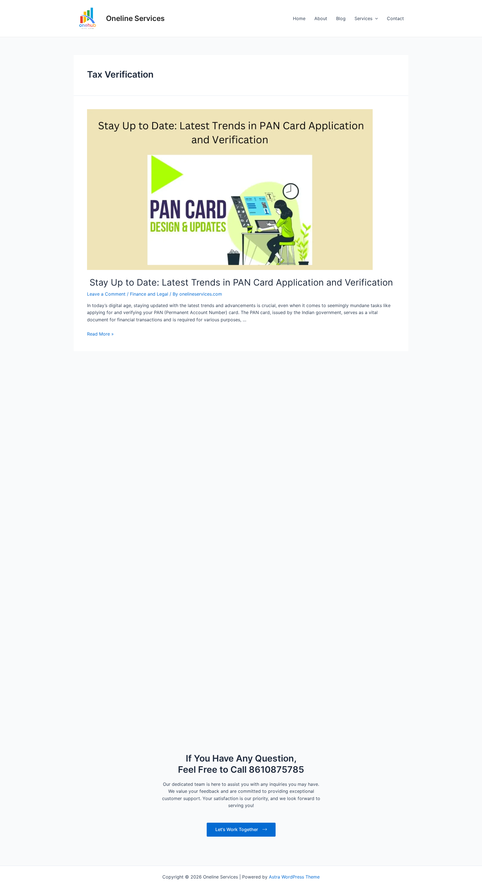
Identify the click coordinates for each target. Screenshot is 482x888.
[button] (451, 875)
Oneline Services (135, 18)
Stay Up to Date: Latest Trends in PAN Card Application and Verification (240, 366)
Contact (395, 18)
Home (299, 18)
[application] (375, 18)
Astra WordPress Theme (294, 877)
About (320, 18)
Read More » (100, 417)
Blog (341, 18)
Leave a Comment (106, 377)
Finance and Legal (149, 377)
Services (363, 18)
